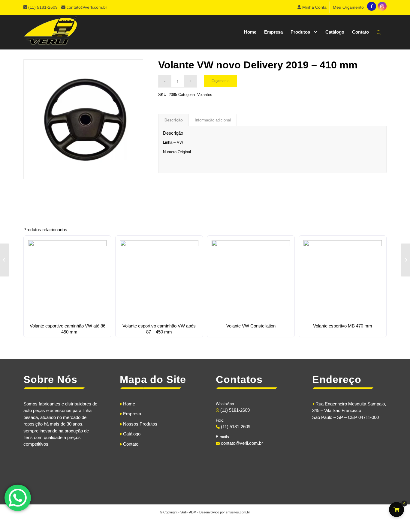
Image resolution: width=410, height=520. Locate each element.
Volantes (204, 94)
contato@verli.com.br (87, 7)
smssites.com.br (238, 512)
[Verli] (50, 32)
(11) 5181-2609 (43, 7)
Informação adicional (213, 120)
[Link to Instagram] (382, 6)
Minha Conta (314, 7)
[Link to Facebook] (371, 6)
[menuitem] (312, 7)
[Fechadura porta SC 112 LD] (405, 260)
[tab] (173, 120)
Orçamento (221, 81)
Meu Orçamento (348, 7)
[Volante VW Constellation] (4, 260)
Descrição (173, 120)
